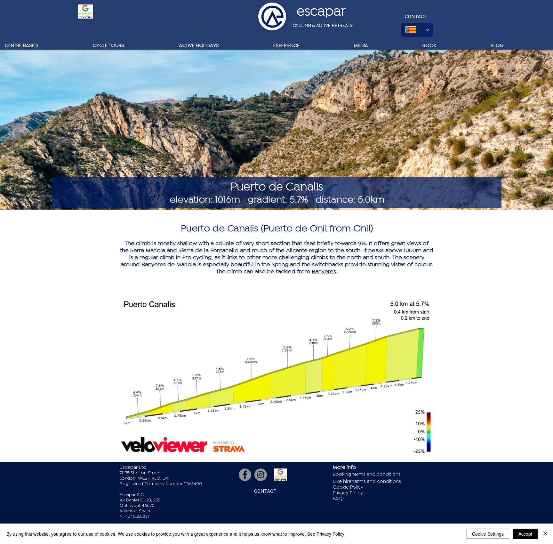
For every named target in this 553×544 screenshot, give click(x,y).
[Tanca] (545, 534)
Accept (525, 534)
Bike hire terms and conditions (367, 481)
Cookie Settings (488, 534)
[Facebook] (245, 474)
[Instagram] (260, 474)
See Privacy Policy (325, 534)
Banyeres (324, 271)
